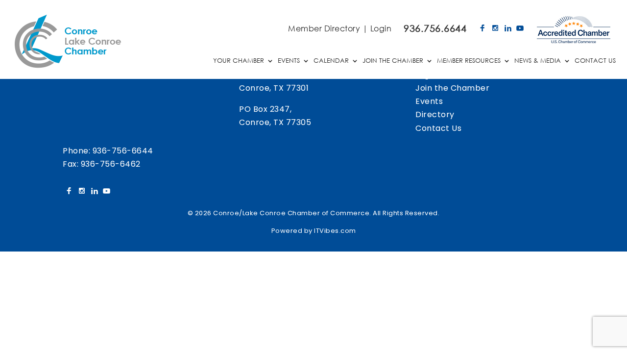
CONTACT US (595, 61)
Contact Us (438, 128)
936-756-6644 (123, 150)
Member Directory (324, 28)
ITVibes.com (335, 230)
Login (381, 28)
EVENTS (289, 61)
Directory (435, 114)
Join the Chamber (452, 88)
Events (429, 101)
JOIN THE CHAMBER (392, 61)
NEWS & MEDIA (537, 61)
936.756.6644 (435, 28)
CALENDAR (331, 61)
